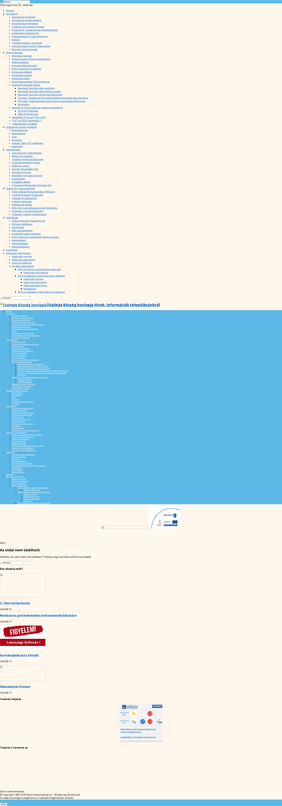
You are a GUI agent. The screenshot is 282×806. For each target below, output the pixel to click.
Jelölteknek (30, 288)
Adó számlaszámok (22, 230)
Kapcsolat (17, 146)
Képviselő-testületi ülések (26, 85)
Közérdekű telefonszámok (26, 233)
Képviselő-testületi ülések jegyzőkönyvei (40, 94)
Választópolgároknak (35, 285)
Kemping (17, 140)
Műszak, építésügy (22, 224)
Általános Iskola (20, 165)
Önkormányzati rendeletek (26, 68)
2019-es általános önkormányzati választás (41, 292)
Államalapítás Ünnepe (15, 686)
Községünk (12, 13)
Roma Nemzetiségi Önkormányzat (30, 81)
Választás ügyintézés (35, 282)
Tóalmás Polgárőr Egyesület (27, 195)
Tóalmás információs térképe (28, 26)
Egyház (16, 39)
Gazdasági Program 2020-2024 (29, 117)
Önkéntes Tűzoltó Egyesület (27, 211)
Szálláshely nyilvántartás (25, 33)
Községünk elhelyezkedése (26, 20)
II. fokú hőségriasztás (15, 603)
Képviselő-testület (22, 55)
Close (3, 804)
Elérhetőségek (20, 243)
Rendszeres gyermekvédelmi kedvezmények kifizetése (38, 615)
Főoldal (10, 10)
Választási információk (18, 253)
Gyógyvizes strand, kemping (21, 127)
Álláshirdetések (20, 62)
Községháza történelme (25, 23)
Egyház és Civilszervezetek (20, 188)
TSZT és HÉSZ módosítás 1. (27, 120)
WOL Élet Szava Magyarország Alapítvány (34, 208)
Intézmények (13, 149)
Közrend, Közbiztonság (24, 49)
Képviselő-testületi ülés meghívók (36, 88)
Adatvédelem (19, 240)
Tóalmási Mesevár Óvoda (26, 162)
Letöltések (11, 250)
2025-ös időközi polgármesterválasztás (39, 269)
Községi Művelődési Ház (25, 169)
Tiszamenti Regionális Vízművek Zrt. (32, 185)
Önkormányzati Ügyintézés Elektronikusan (35, 237)
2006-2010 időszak (28, 114)
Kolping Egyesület (22, 201)
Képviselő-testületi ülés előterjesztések (39, 91)
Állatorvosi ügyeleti (22, 156)
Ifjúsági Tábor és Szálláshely (27, 143)
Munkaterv (24, 104)
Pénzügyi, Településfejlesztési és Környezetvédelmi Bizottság (51, 101)
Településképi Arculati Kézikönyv (30, 36)
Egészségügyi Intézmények (27, 153)
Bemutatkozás (20, 130)
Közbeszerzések (21, 78)
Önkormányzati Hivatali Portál (28, 220)
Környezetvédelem (22, 72)
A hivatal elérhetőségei (24, 65)
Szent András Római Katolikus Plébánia (33, 191)
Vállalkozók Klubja (22, 204)
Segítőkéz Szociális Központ (27, 175)
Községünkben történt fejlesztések (31, 46)
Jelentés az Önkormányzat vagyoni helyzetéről (37, 107)
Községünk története (23, 17)
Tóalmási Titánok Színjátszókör (29, 214)
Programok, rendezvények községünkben (35, 30)
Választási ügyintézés (23, 259)
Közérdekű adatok (22, 75)
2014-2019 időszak (28, 110)
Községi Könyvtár (21, 172)
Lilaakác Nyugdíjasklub (24, 198)
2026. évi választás (22, 263)
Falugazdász (18, 178)
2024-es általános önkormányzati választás (41, 275)
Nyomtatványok (20, 246)
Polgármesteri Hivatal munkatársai (31, 59)
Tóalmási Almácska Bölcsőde (27, 159)
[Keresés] (1, 2)
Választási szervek (22, 256)
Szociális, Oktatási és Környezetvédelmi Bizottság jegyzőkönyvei (53, 98)
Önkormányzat (14, 52)
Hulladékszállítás (21, 182)
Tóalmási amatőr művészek (27, 43)
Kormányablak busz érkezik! (19, 655)
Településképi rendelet (24, 123)
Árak (14, 136)
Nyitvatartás (18, 133)
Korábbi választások (23, 266)
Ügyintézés (12, 217)
